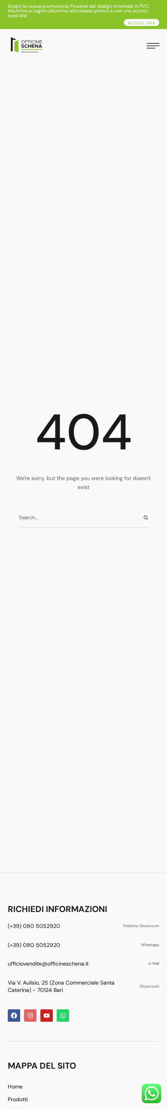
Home (15, 1086)
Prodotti (18, 1099)
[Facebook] (14, 1015)
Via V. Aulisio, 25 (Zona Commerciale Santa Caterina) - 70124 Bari (61, 986)
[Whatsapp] (63, 1015)
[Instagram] (30, 1015)
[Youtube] (46, 1015)
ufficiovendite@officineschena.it (48, 963)
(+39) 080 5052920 (34, 925)
